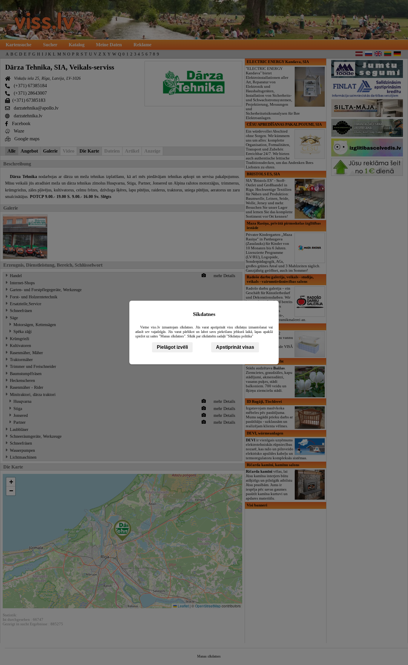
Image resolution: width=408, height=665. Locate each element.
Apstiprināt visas (235, 347)
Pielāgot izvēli (172, 347)
